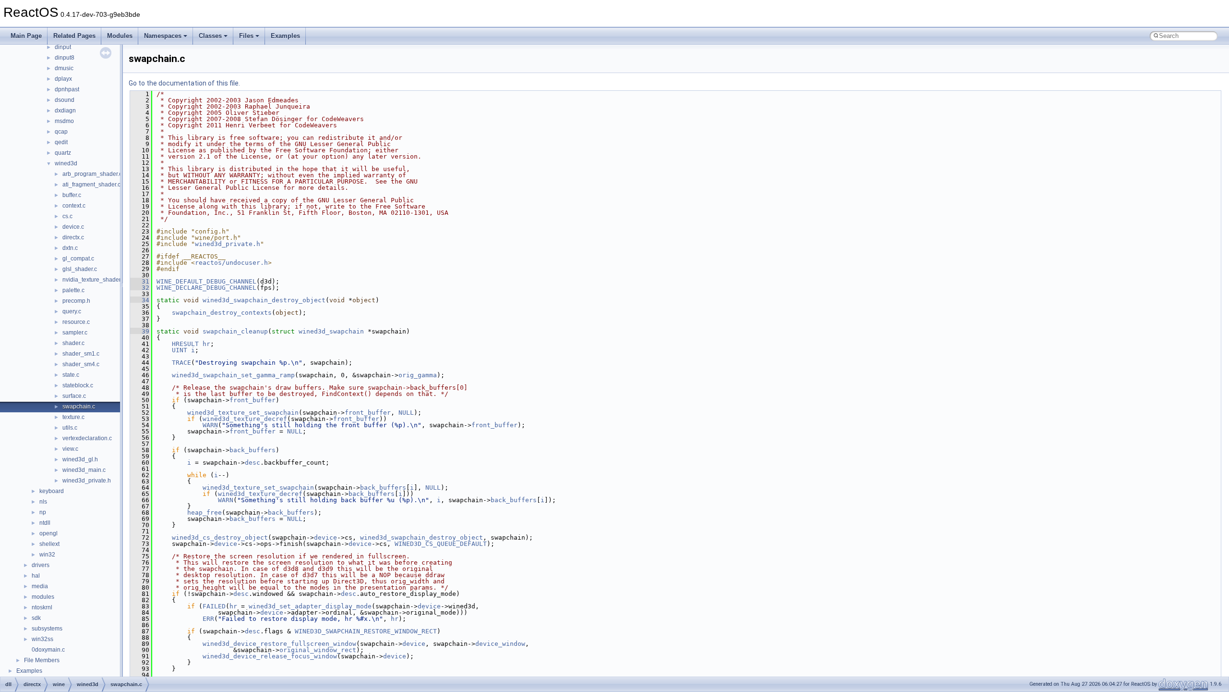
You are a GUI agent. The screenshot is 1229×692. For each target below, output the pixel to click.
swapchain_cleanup (235, 331)
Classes (210, 35)
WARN (210, 425)
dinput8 (64, 57)
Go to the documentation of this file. (184, 83)
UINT (179, 350)
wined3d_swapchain (331, 331)
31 (139, 281)
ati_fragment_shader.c (91, 184)
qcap (61, 131)
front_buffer (252, 400)
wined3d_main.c (84, 470)
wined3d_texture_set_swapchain (243, 412)
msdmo (64, 121)
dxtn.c (70, 248)
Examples (285, 35)
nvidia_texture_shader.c (93, 279)
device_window (500, 643)
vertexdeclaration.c (87, 438)
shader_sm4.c (80, 364)
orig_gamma (417, 375)
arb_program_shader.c (92, 174)
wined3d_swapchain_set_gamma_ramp (233, 375)
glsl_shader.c (79, 269)
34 (139, 300)
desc (252, 462)
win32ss (42, 639)
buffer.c (71, 195)
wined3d (66, 163)
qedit (61, 142)
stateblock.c (77, 385)
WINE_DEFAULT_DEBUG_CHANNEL (206, 281)
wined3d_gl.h (80, 459)
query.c (71, 311)
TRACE (181, 362)
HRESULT (185, 343)
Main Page (26, 35)
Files (246, 35)
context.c (73, 205)
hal (36, 575)
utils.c (69, 427)
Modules (120, 35)
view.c (70, 448)
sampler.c (74, 332)
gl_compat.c (78, 258)
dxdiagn (65, 110)
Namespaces (162, 35)
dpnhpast (67, 89)
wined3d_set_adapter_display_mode (310, 606)
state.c (70, 374)
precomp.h (76, 300)
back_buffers (252, 450)
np (42, 512)
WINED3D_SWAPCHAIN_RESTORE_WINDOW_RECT (366, 631)
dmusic (64, 68)
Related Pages (74, 35)
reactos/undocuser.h (231, 262)
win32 (47, 554)
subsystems (47, 628)
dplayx (63, 78)
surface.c (74, 396)
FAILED (214, 606)
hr (206, 343)
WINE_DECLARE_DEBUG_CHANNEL (206, 287)
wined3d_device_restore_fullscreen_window (279, 643)
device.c (73, 226)
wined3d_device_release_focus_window (270, 656)
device (325, 537)
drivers (40, 565)
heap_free (204, 512)
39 (139, 331)
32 (139, 287)
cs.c (67, 216)
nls (43, 501)
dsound (64, 100)
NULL (406, 412)
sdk (36, 618)
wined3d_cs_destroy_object (220, 537)
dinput (63, 47)
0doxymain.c (48, 649)
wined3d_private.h (86, 480)
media (40, 586)
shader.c (73, 343)
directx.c (73, 237)
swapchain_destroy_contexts (222, 312)
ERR (208, 618)
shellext (49, 544)
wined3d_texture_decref (245, 418)
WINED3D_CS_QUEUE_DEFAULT (441, 543)
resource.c (76, 322)
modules (43, 596)
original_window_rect (317, 650)
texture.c (73, 417)
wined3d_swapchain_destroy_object (264, 300)
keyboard (51, 491)
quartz (63, 152)
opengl (48, 533)
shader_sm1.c (80, 353)
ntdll (44, 522)
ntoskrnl (42, 607)
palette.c (73, 290)
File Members (42, 660)
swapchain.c (78, 406)
